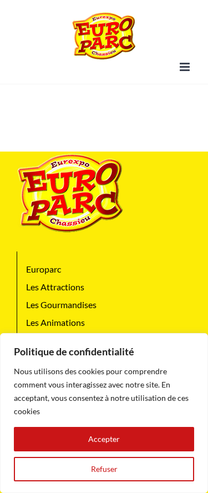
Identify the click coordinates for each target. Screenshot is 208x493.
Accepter (104, 439)
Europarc (43, 269)
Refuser (104, 469)
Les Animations (55, 322)
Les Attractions (55, 286)
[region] (104, 413)
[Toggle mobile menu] (185, 67)
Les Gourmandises (61, 304)
